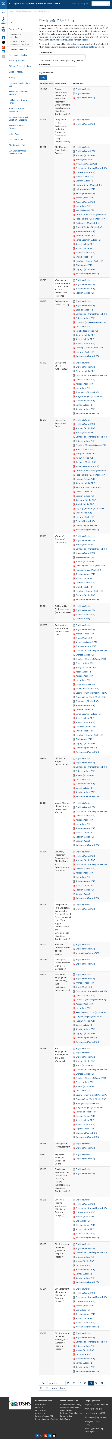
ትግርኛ (88, 1431)
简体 (87, 1409)
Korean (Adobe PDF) (85, 197)
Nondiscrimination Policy (70, 1404)
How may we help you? (80, 3)
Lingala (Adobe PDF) (85, 684)
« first (43, 1383)
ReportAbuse (3, 31)
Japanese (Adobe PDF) (86, 462)
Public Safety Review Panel (18, 101)
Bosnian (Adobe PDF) (85, 309)
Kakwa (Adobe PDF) (85, 557)
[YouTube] (46, 1436)
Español (95, 1404)
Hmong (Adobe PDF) (85, 193)
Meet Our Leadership (18, 55)
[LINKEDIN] (3, 51)
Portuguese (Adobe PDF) (87, 223)
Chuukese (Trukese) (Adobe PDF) (91, 322)
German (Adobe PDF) (85, 180)
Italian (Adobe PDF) (85, 457)
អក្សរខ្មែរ (94, 1413)
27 (79, 1383)
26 (74, 1383)
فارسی (88, 1424)
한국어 (99, 1409)
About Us (39, 1407)
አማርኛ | (97, 1421)
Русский (104, 1404)
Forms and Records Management (88, 46)
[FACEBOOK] (3, 37)
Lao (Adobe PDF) (83, 206)
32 (41, 1388)
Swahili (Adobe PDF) (85, 256)
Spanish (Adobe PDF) (85, 252)
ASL (93, 1431)
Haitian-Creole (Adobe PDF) (89, 185)
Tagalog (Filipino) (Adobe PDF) (90, 260)
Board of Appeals (16, 71)
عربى (87, 1413)
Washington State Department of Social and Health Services (35, 3)
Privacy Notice (66, 1416)
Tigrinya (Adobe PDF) (85, 269)
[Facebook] (37, 1436)
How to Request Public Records (19, 93)
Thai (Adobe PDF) (84, 265)
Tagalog (88, 1428)
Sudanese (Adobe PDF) (86, 500)
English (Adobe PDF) (85, 97)
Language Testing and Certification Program (18, 118)
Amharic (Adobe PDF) (85, 155)
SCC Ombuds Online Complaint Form (17, 152)
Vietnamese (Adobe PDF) (87, 273)
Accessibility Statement (70, 1407)
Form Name (44, 64)
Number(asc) (46, 83)
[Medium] (54, 1436)
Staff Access (40, 1404)
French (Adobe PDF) (85, 176)
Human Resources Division (16, 127)
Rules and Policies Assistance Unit (16, 110)
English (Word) (83, 89)
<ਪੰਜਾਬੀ (102, 1413)
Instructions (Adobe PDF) (87, 953)
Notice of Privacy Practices (71, 1413)
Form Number (45, 52)
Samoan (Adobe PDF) (85, 235)
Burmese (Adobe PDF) (86, 646)
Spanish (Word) (83, 618)
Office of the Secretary (23, 11)
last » (62, 1388)
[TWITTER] (3, 42)
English (88, 1404)
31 (102, 1383)
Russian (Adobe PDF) (85, 231)
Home (11, 11)
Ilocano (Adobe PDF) (85, 553)
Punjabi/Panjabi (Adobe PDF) (89, 227)
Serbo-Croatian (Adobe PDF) (89, 239)
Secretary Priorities (17, 60)
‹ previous (53, 1383)
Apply (42, 77)
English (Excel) (83, 93)
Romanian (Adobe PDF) (86, 1111)
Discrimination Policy (17, 145)
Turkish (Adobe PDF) (85, 521)
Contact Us (40, 1413)
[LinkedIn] (50, 1436)
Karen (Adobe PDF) (84, 671)
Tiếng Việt (89, 1421)
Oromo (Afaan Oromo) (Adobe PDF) (92, 214)
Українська (101, 1417)
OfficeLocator (3, 23)
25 (68, 1383)
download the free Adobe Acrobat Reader (69, 39)
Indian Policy (14, 134)
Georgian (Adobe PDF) (86, 453)
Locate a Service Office (45, 1416)
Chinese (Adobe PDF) (85, 172)
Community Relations (18, 49)
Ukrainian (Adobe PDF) (86, 525)
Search (107, 3)
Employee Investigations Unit (19, 84)
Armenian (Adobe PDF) (86, 163)
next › (54, 1388)
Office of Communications (20, 66)
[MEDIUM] (3, 56)
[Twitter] (41, 1436)
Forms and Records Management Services (20, 42)
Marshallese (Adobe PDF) (87, 330)
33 (47, 1388)
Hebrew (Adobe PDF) (85, 189)
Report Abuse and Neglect (46, 1419)
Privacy (12, 77)
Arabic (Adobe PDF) (85, 159)
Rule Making (65, 1419)
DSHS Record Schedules (16, 35)
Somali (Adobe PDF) (85, 244)
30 (96, 1383)
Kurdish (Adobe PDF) (85, 201)
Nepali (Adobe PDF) (85, 210)
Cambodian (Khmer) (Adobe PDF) (91, 168)
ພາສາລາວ (97, 1428)
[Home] (3, 4)
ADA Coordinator (16, 139)
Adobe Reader (66, 1410)
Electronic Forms (16, 29)
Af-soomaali (90, 1417)
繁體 (92, 1409)
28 (85, 1383)
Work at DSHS (41, 1410)
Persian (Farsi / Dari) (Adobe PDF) (91, 218)
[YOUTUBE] (3, 47)
